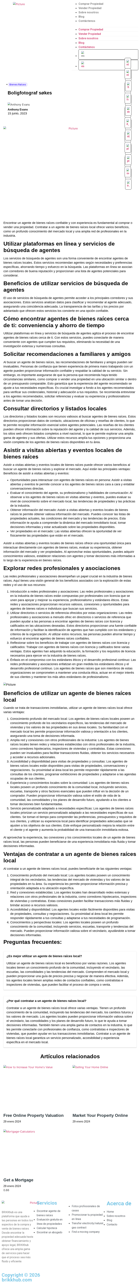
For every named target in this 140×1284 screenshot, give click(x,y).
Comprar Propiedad (91, 3)
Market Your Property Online (100, 1115)
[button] (105, 25)
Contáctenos (87, 21)
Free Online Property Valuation (33, 1115)
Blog (81, 16)
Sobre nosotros (89, 12)
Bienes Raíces (17, 84)
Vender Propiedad (90, 8)
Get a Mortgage (18, 1180)
